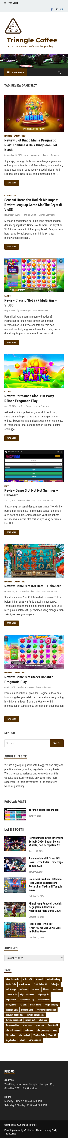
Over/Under (11, 1004)
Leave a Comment (51, 155)
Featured (8, 136)
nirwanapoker (44, 999)
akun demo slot (13, 979)
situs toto (40, 1025)
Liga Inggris (43, 994)
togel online (11, 1040)
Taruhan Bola (39, 1035)
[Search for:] (34, 743)
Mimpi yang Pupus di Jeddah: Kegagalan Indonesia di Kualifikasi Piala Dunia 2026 (45, 907)
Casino (7, 296)
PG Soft (23, 1004)
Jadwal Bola (11, 994)
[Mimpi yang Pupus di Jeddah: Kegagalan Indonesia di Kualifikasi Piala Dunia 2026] (15, 904)
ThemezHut (10, 1133)
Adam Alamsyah (34, 155)
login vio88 (11, 999)
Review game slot (14, 1020)
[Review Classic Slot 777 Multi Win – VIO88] (34, 275)
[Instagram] (61, 9)
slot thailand (24, 1035)
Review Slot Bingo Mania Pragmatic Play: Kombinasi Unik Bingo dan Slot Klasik (30, 145)
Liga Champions (27, 994)
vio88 (22, 1040)
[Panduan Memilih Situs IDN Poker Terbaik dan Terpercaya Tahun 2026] (15, 858)
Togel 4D (52, 1035)
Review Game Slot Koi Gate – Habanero (32, 586)
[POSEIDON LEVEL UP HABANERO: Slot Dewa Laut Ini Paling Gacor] (15, 924)
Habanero (24, 989)
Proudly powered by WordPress (19, 1130)
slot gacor (29, 1030)
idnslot (46, 989)
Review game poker (35, 1015)
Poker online (35, 1004)
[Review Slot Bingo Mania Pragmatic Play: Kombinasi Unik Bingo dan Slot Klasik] (34, 114)
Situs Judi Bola (12, 1025)
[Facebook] (52, 9)
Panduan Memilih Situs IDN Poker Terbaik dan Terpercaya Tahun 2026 (46, 862)
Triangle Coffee (32, 40)
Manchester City (27, 999)
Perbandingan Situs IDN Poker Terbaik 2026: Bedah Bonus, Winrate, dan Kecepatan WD (46, 841)
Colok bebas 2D (40, 984)
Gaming (17, 136)
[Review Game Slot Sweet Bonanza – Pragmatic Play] (34, 652)
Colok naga (11, 989)
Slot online (10, 1035)
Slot (24, 136)
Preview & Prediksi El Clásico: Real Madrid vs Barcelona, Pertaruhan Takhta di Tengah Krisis (45, 885)
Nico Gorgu (31, 214)
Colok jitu (55, 984)
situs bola (43, 1020)
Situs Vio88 (53, 1025)
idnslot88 (57, 989)
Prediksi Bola (12, 1009)
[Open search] (59, 72)
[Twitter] (57, 9)
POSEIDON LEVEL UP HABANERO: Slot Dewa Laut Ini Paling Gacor (45, 927)
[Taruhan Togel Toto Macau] (15, 810)
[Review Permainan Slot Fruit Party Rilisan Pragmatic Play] (34, 371)
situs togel (27, 1025)
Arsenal (39, 979)
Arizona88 (27, 979)
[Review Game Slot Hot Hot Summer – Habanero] (34, 466)
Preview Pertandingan (46, 1009)
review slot (30, 1020)
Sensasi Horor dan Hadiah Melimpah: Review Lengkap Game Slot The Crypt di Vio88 (33, 205)
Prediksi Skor (27, 1009)
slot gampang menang (47, 1030)
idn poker (36, 989)
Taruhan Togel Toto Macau (44, 810)
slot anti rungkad (13, 1030)
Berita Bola (11, 984)
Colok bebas (24, 984)
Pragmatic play (51, 1004)
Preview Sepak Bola (14, 1015)
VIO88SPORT (35, 1040)
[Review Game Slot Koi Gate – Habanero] (34, 561)
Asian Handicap (53, 979)
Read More (10, 182)
